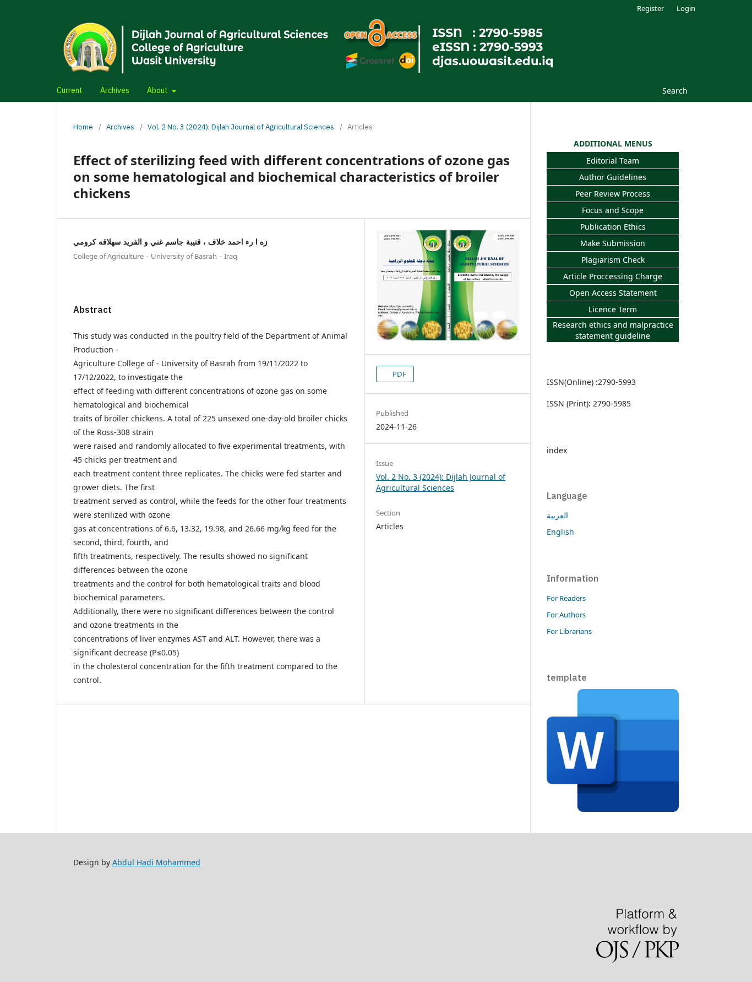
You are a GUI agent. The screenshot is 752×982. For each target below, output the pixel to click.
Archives (114, 90)
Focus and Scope (613, 210)
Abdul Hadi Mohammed (156, 862)
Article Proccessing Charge (612, 276)
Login (686, 8)
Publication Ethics (613, 226)
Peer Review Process (612, 193)
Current (70, 90)
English (560, 532)
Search (674, 90)
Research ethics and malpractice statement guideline (613, 330)
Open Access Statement (613, 292)
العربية (557, 515)
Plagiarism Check (613, 259)
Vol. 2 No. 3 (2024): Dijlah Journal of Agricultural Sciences (241, 127)
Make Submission (612, 243)
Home (83, 127)
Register (650, 8)
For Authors (566, 615)
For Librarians (569, 631)
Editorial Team (612, 160)
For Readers (566, 598)
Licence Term (612, 309)
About (158, 90)
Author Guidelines (612, 177)
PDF (398, 374)
